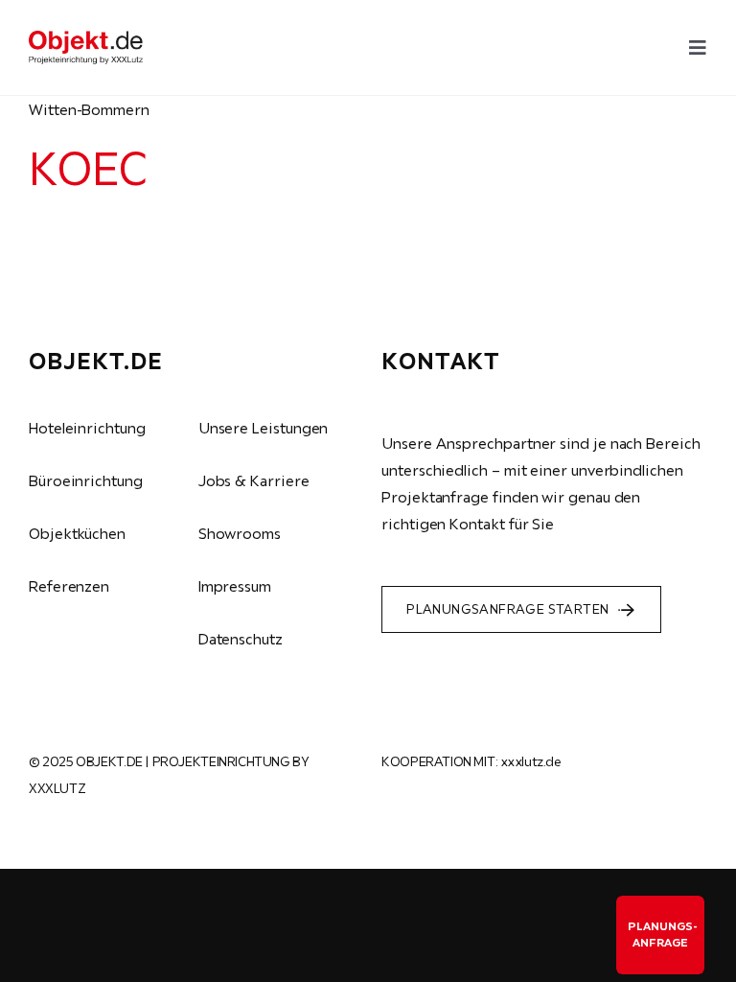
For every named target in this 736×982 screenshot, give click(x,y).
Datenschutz (240, 638)
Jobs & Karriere (254, 480)
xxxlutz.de (531, 761)
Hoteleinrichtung (87, 427)
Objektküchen (77, 533)
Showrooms (239, 533)
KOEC (88, 168)
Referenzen (69, 586)
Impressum (234, 586)
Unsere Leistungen (263, 427)
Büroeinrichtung (86, 480)
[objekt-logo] (86, 38)
